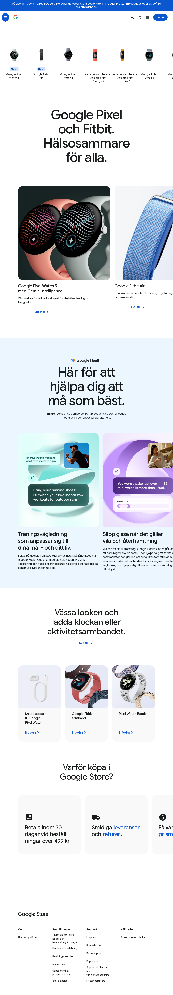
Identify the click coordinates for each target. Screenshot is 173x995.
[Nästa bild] (164, 233)
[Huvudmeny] (5, 17)
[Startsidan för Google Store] (15, 17)
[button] (132, 17)
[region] (86, 65)
